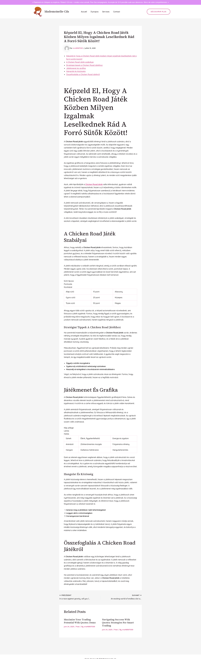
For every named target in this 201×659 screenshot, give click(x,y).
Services (105, 11)
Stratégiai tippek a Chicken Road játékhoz (84, 65)
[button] (158, 12)
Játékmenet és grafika (76, 68)
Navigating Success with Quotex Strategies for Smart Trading (118, 622)
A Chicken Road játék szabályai (80, 62)
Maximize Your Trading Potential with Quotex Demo (80, 621)
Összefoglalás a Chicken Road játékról (83, 74)
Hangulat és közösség (75, 71)
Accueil (84, 11)
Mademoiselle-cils (57, 11)
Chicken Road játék (94, 184)
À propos (95, 11)
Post (78, 627)
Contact (116, 11)
